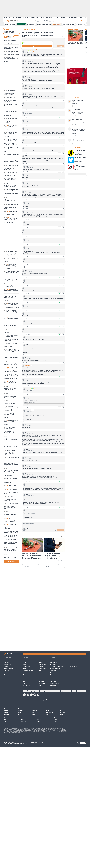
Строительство (42, 672)
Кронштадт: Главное (55, 679)
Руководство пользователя (73, 737)
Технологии (41, 674)
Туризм (40, 677)
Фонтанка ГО (25, 17)
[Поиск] (78, 21)
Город (24, 677)
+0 (59, 58)
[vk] (31, 694)
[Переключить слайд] (86, 35)
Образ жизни (42, 660)
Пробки (45, 20)
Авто (24, 660)
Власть (24, 672)
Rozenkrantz (28, 388)
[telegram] (28, 694)
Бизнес (24, 664)
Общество (41, 662)
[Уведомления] (81, 21)
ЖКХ (24, 683)
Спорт (40, 670)
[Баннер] (21, 24)
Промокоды (77, 148)
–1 (63, 100)
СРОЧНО (6, 29)
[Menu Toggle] (5, 21)
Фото (40, 685)
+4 (59, 100)
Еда (24, 681)
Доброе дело (26, 679)
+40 (59, 362)
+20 (59, 462)
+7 (59, 188)
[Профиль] (85, 21)
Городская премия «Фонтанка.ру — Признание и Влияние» (63, 666)
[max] (24, 694)
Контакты (6, 662)
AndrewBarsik (27, 365)
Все (6, 36)
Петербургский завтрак (76, 17)
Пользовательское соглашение (74, 726)
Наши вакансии (8, 672)
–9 (63, 236)
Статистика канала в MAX (10, 674)
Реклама (6, 666)
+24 (59, 447)
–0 (63, 58)
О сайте (6, 660)
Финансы (41, 679)
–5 (63, 376)
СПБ (9, 36)
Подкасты (41, 666)
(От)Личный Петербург (55, 668)
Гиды (24, 674)
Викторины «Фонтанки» (28, 670)
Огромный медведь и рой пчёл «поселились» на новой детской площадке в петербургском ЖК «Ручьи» (31, 556)
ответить (25, 58)
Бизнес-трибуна (26, 666)
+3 (59, 137)
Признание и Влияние (46, 17)
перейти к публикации (29, 29)
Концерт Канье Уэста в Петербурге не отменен (9, 32)
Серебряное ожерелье (34, 17)
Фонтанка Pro (53, 660)
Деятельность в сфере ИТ (73, 735)
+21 (59, 293)
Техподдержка (7, 664)
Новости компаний (28, 536)
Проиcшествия (42, 668)
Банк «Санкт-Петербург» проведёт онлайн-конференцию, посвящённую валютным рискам (54, 556)
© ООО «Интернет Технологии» (37, 742)
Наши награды (71, 739)
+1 (59, 109)
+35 (59, 310)
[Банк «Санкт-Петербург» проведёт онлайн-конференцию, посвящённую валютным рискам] (54, 545)
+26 (59, 334)
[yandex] (38, 694)
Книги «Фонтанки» (54, 672)
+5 (59, 256)
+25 (59, 199)
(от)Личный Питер (16, 17)
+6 (59, 354)
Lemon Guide (56, 17)
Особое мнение (42, 664)
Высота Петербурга (54, 683)
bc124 (26, 50)
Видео (24, 668)
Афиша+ (25, 662)
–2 (63, 208)
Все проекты (53, 685)
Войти (27, 529)
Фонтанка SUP (7, 17)
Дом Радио (52, 677)
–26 (63, 491)
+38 (59, 385)
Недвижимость (26, 685)
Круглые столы (53, 681)
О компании (7, 670)
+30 (59, 302)
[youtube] (34, 694)
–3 (63, 394)
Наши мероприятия (8, 668)
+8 (59, 277)
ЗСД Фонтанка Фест (65, 17)
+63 (59, 376)
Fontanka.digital (53, 674)
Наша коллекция (54, 670)
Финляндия (41, 681)
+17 (59, 244)
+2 (59, 236)
